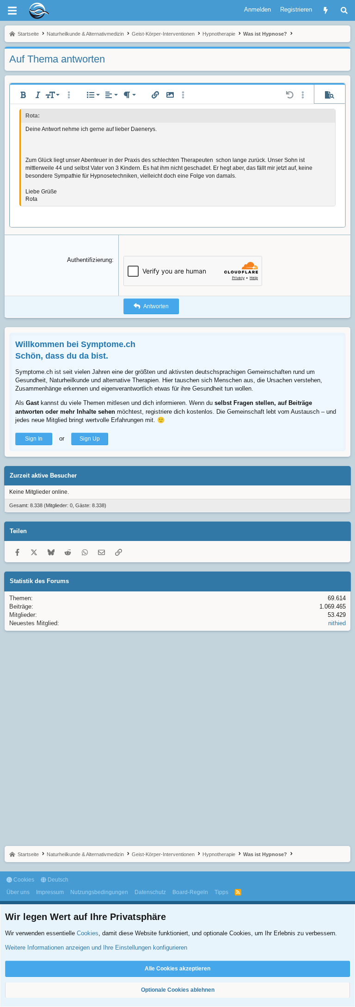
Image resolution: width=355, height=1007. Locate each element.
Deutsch (57, 879)
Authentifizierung (89, 259)
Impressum (50, 892)
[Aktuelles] (326, 10)
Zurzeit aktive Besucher (43, 475)
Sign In (34, 438)
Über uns (18, 892)
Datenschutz (150, 892)
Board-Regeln (190, 892)
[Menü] (12, 10)
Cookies (23, 879)
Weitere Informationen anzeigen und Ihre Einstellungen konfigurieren (96, 947)
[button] (23, 94)
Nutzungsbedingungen (99, 892)
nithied (337, 623)
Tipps (221, 892)
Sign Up (90, 438)
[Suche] (344, 10)
